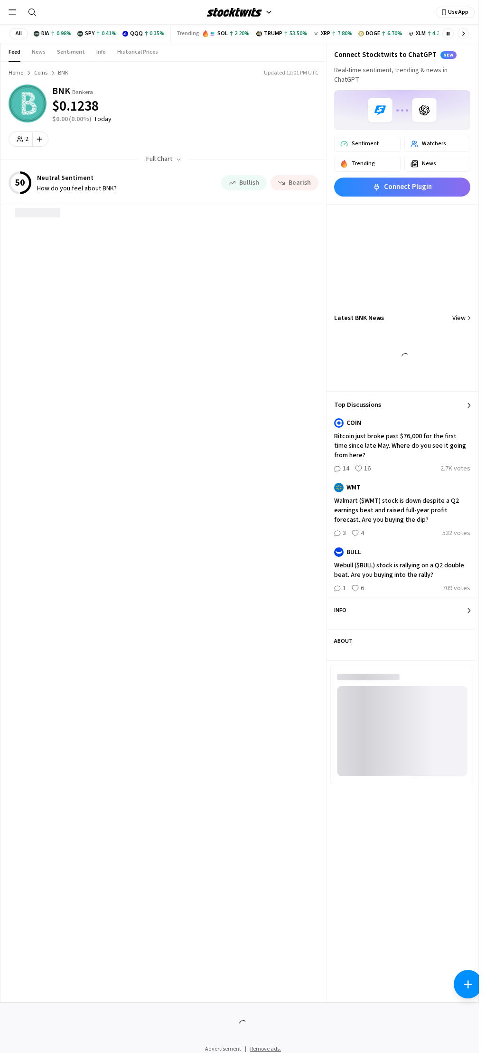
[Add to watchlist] (40, 139)
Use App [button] (458, 12)
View (459, 318)
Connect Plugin (408, 187)
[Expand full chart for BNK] (275, 99)
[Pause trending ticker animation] (448, 33)
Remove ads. (265, 1049)
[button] (18, 33)
